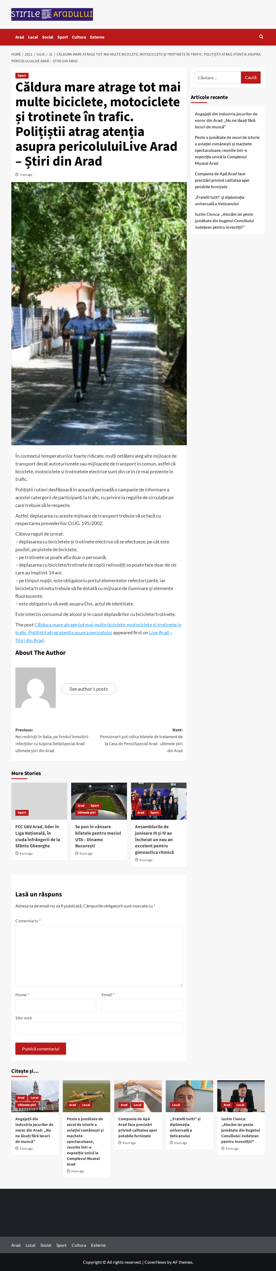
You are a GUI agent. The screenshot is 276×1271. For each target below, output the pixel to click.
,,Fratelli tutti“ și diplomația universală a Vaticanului (219, 200)
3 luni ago (26, 1148)
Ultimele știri (87, 812)
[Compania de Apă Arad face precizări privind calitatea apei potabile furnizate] (138, 1096)
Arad (19, 37)
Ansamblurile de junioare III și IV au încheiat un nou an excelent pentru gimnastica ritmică (154, 840)
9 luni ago (146, 860)
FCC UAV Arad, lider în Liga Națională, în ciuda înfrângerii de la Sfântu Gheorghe (37, 836)
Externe (97, 37)
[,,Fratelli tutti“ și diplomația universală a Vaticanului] (189, 1096)
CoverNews (155, 1262)
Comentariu (28, 920)
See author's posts (89, 689)
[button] (261, 37)
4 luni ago (77, 1171)
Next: (141, 740)
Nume (22, 994)
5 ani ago (26, 175)
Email (108, 994)
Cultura (79, 37)
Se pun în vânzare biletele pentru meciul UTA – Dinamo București (98, 836)
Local (33, 37)
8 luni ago (26, 853)
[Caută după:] (218, 77)
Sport (62, 37)
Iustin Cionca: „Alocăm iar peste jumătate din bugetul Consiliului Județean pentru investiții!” (224, 220)
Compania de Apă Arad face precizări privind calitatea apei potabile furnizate (222, 180)
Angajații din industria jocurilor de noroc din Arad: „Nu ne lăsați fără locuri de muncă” (226, 120)
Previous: (51, 740)
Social (47, 37)
